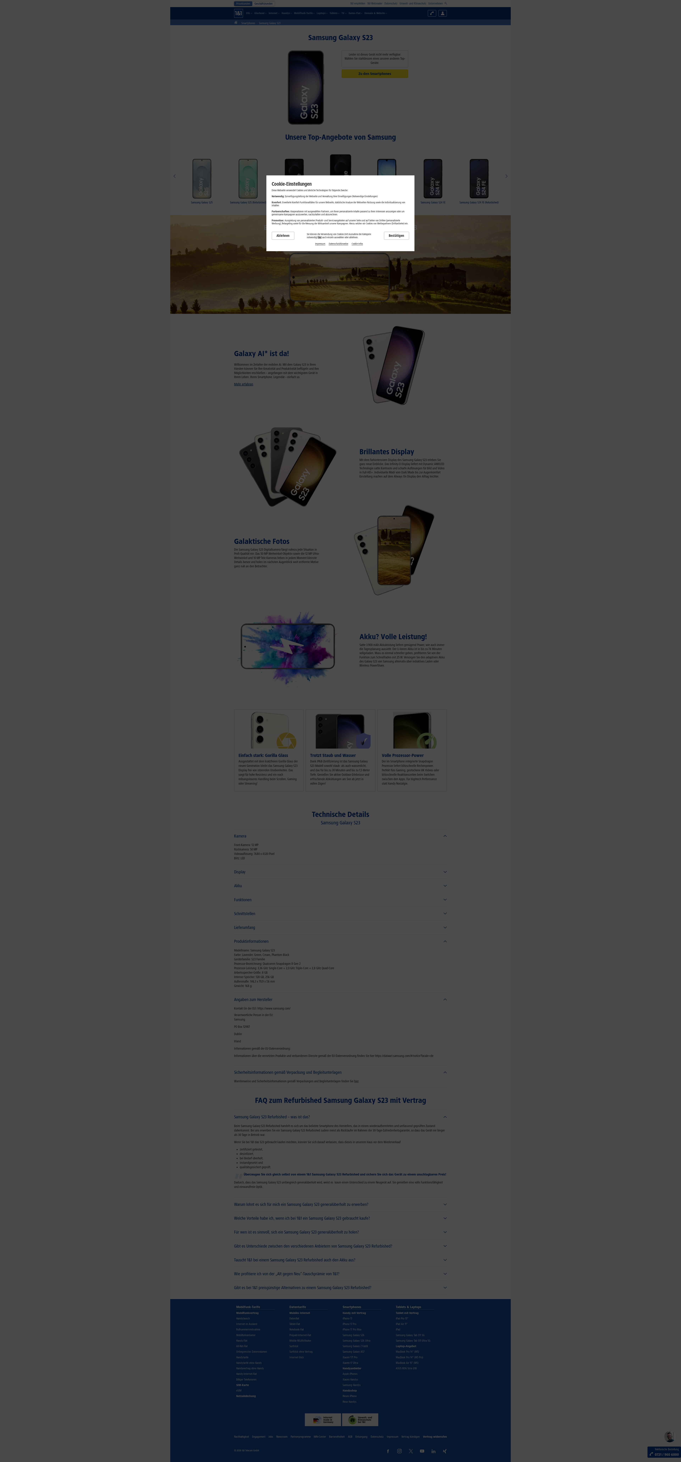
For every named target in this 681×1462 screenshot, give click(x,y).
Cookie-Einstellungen (292, 184)
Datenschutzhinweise (338, 243)
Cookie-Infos (357, 243)
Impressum (320, 243)
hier (320, 237)
